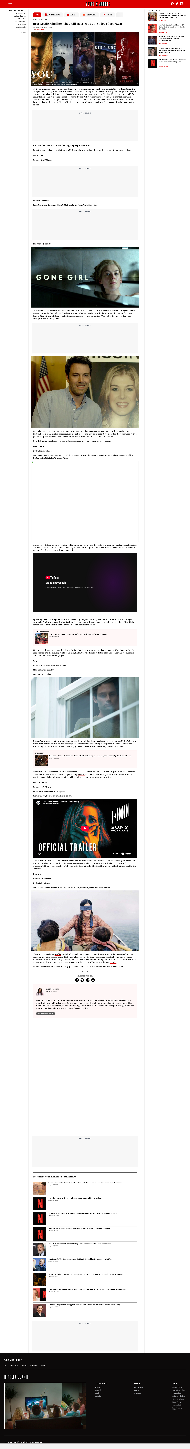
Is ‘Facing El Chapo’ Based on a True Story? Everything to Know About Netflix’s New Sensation (85, 1274)
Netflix (109, 436)
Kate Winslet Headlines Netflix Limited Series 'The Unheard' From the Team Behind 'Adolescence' (87, 1290)
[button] (137, 84)
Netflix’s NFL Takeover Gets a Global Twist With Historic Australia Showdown (79, 1229)
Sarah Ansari (163, 32)
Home (9, 4)
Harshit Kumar (163, 44)
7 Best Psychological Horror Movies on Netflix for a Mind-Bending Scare (172, 61)
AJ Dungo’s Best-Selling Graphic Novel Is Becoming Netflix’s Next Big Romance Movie (82, 1213)
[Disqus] (85, 1106)
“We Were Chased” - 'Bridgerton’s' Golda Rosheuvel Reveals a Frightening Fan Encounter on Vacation (172, 15)
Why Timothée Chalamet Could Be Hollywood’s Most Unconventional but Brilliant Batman (172, 50)
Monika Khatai (163, 67)
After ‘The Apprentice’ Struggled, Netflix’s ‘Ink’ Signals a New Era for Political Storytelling (84, 1305)
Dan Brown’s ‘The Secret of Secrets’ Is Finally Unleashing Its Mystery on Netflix (79, 1259)
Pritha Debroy (163, 20)
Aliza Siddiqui (40, 29)
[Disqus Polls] (85, 1047)
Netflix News (43, 19)
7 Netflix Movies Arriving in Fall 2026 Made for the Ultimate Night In (75, 1198)
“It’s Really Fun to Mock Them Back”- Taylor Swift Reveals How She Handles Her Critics (172, 27)
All (37, 15)
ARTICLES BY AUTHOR (45, 1013)
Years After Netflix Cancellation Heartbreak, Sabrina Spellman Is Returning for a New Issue (85, 1183)
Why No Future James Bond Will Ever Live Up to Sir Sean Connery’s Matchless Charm (171, 38)
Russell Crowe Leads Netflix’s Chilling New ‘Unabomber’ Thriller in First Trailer (79, 1244)
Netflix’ (81, 774)
